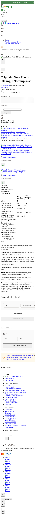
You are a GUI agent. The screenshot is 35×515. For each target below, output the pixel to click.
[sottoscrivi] (7, 438)
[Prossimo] (3, 62)
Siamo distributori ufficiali (13, 389)
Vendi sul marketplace (11, 394)
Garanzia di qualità (10, 422)
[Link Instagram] (8, 445)
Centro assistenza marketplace (14, 396)
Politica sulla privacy (11, 399)
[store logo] (6, 8)
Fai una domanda (17, 319)
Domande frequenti (11, 423)
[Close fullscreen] (3, 69)
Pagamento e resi (10, 415)
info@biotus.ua (9, 378)
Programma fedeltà (10, 416)
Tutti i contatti (9, 380)
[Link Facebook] (6, 445)
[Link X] (14, 445)
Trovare (4, 21)
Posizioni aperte (9, 387)
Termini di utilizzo (10, 401)
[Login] (2, 26)
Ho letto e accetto (7, 499)
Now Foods (6, 85)
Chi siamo (8, 385)
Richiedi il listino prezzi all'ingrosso (15, 392)
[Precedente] (3, 59)
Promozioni (8, 409)
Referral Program (10, 420)
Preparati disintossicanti (12, 44)
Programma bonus (10, 418)
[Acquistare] (3, 164)
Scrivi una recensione (9, 157)
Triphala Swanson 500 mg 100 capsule (13, 172)
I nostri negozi (9, 427)
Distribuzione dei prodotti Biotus (15, 390)
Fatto (3, 511)
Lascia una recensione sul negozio (15, 425)
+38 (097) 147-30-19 (13, 23)
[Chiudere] (3, 495)
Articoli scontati (9, 411)
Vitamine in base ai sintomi (13, 42)
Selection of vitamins (11, 403)
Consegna (8, 413)
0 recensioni (4, 87)
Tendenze (8, 404)
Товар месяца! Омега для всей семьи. (13, 132)
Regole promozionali (11, 397)
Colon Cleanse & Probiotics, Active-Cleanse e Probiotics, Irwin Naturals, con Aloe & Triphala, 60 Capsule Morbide (16, 152)
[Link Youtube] (11, 445)
